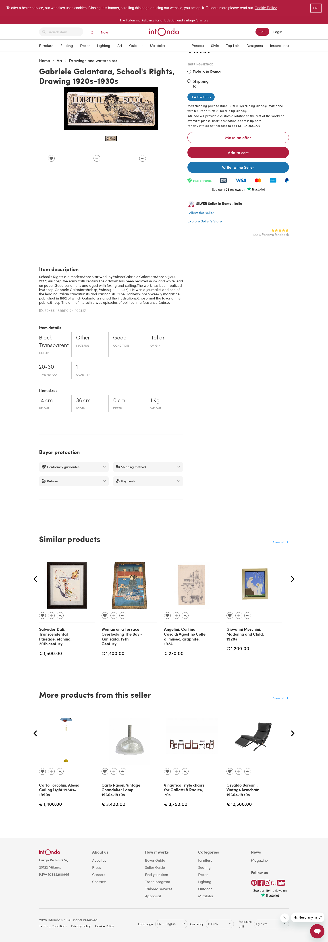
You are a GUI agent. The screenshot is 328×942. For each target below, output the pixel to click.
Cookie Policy (104, 926)
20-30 (46, 367)
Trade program (157, 881)
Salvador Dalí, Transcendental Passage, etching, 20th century (55, 636)
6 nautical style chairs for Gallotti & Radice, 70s (184, 790)
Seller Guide (155, 867)
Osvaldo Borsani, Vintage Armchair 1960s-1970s (242, 790)
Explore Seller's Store (205, 221)
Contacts (99, 881)
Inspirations (279, 45)
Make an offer (238, 137)
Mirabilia (157, 45)
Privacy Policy (81, 926)
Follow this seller (201, 212)
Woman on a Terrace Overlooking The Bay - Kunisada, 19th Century (122, 636)
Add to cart (238, 152)
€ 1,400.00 (113, 653)
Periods (198, 45)
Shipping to (201, 83)
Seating (66, 45)
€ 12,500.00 (239, 804)
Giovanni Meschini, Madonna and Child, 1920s (245, 634)
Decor (85, 45)
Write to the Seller (238, 167)
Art (119, 45)
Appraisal (153, 896)
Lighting (103, 45)
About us (99, 860)
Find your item (156, 874)
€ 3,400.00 (113, 804)
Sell (262, 31)
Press (96, 867)
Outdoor (136, 45)
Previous (35, 579)
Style (215, 45)
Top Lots (232, 45)
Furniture (46, 45)
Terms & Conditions (53, 926)
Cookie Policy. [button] (266, 8)
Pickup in (207, 71)
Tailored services (158, 888)
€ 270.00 (174, 653)
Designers (255, 45)
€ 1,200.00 (237, 648)
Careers (98, 874)
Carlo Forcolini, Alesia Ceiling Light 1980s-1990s (59, 790)
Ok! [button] (316, 8)
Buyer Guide (155, 860)
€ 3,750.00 (175, 804)
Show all (278, 542)
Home (44, 60)
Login (277, 31)
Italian (158, 338)
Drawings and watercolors (93, 60)
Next (292, 579)
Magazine (259, 860)
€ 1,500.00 (50, 653)
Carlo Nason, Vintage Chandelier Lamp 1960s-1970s (121, 790)
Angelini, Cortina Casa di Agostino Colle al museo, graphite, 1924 (185, 636)
